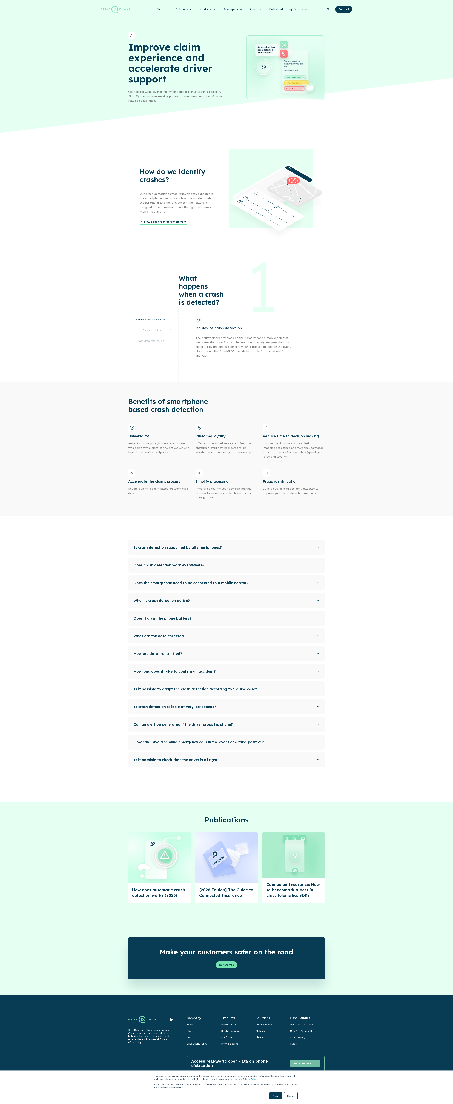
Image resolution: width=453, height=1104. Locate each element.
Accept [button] (276, 1095)
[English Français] (331, 9)
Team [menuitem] (190, 1024)
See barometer (303, 1063)
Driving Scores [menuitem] (229, 1043)
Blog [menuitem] (189, 1031)
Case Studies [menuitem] (300, 1018)
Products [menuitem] (228, 1018)
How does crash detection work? (165, 221)
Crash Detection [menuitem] (230, 1031)
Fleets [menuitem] (259, 1037)
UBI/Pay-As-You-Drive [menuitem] (303, 1031)
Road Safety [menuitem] (297, 1037)
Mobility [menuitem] (260, 1031)
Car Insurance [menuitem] (264, 1024)
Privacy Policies (250, 1078)
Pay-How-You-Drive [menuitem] (302, 1024)
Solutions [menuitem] (263, 1018)
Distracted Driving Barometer (288, 9)
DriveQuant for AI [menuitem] (197, 1043)
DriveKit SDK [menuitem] (228, 1024)
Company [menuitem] (194, 1018)
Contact (343, 9)
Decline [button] (291, 1095)
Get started (226, 965)
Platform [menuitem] (226, 1037)
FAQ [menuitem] (189, 1037)
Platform (162, 9)
